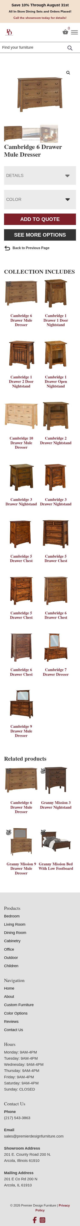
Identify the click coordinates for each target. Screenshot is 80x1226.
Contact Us (13, 1030)
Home (9, 988)
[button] (68, 73)
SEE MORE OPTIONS (40, 235)
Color (13, 199)
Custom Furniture (19, 1005)
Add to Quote (40, 219)
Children (11, 966)
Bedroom (12, 916)
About (9, 996)
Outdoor (11, 958)
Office (9, 949)
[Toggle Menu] (74, 32)
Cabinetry (12, 941)
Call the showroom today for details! (40, 17)
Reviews (11, 1021)
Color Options (16, 1013)
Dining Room (15, 933)
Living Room (14, 924)
